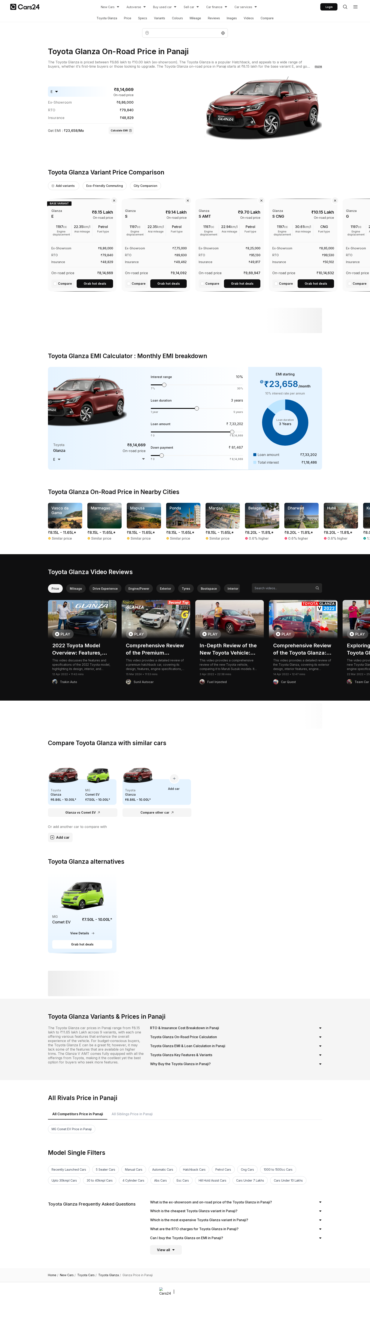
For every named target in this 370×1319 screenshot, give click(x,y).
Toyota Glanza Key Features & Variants (181, 1055)
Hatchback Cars (194, 1169)
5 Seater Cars (105, 1169)
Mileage (195, 18)
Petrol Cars (223, 1169)
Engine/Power (138, 588)
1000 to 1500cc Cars (278, 1169)
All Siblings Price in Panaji (132, 1114)
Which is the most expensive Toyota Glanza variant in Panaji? (199, 1220)
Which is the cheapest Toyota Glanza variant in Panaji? (193, 1211)
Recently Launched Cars (69, 1169)
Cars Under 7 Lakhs (250, 1180)
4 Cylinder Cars (133, 1180)
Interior (233, 588)
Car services (243, 7)
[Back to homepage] (25, 6)
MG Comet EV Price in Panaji (72, 1129)
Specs (142, 18)
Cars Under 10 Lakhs (288, 1180)
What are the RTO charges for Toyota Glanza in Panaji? (194, 1229)
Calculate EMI (119, 130)
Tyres (186, 588)
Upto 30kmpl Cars (64, 1180)
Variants (159, 18)
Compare (267, 18)
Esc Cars (183, 1180)
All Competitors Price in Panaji (77, 1114)
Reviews (214, 18)
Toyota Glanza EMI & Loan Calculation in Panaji (187, 1046)
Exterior (165, 588)
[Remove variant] (114, 201)
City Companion (145, 186)
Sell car (189, 7)
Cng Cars (247, 1169)
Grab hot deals (95, 283)
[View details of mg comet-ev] (82, 912)
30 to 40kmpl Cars (100, 1180)
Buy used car (162, 7)
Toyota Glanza (107, 18)
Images (232, 18)
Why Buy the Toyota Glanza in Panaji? (180, 1064)
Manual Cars (133, 1169)
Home (53, 1275)
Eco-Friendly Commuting (104, 186)
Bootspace (209, 588)
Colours (177, 18)
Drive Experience (105, 588)
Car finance (214, 7)
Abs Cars (160, 1180)
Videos (249, 18)
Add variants (65, 186)
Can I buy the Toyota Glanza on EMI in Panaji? (186, 1238)
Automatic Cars (162, 1169)
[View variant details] (82, 244)
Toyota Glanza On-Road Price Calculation (183, 1037)
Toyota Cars (87, 1275)
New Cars (108, 7)
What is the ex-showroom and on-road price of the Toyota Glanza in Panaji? (211, 1202)
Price (127, 18)
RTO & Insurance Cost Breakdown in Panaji (184, 1028)
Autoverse (134, 7)
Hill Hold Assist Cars (212, 1180)
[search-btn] (345, 7)
